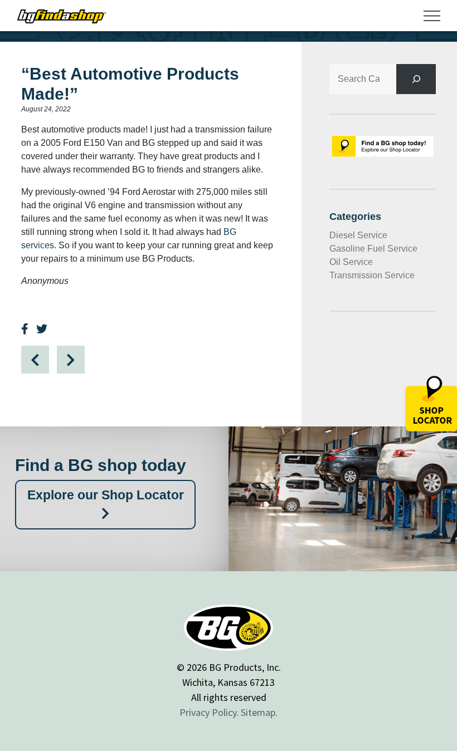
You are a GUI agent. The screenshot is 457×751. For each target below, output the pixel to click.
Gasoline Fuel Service (373, 248)
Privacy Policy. (209, 712)
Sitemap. (259, 712)
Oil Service (351, 262)
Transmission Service (372, 275)
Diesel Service (358, 235)
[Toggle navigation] (432, 15)
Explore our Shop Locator (105, 495)
